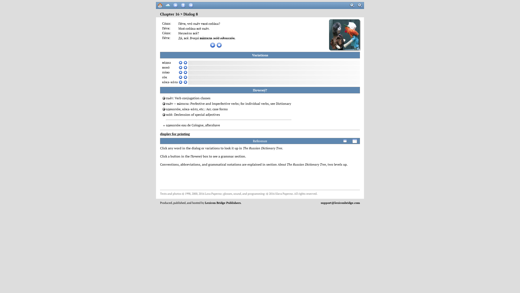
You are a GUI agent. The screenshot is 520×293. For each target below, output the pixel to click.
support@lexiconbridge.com (340, 203)
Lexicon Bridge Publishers (223, 203)
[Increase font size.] (360, 5)
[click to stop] (219, 45)
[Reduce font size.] (352, 5)
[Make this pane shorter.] (345, 141)
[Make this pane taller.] (355, 141)
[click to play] (212, 45)
